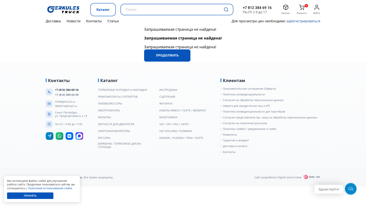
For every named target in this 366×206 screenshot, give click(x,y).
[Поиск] (226, 9)
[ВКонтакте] (69, 136)
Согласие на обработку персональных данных (253, 100)
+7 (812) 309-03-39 (67, 95)
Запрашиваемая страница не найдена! (180, 29)
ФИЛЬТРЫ (104, 117)
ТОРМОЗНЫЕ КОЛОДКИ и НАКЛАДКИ (122, 90)
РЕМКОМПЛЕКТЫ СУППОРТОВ (118, 96)
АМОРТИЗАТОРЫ (109, 110)
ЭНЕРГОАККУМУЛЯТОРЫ (114, 131)
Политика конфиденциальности (244, 94)
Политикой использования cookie (50, 188)
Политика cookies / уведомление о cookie (249, 129)
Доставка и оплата (235, 146)
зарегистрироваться (303, 21)
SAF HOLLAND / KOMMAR (175, 131)
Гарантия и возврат (236, 140)
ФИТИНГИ (166, 103)
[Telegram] (49, 136)
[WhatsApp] (59, 136)
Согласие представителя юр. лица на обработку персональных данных (270, 117)
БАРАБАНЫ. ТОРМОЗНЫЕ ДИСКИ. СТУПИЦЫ (120, 145)
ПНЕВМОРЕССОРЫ (110, 103)
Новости (73, 21)
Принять (30, 195)
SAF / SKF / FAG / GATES (174, 124)
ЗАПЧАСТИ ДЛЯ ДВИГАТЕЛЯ (116, 124)
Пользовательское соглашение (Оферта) (249, 88)
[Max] (79, 136)
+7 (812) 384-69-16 (67, 90)
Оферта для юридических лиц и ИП (246, 106)
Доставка (53, 21)
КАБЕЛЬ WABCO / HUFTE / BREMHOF (182, 110)
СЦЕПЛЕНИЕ (167, 96)
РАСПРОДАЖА (168, 90)
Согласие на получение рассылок (245, 123)
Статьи (113, 21)
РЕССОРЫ (104, 138)
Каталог (103, 10)
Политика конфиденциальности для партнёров (254, 111)
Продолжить (167, 55)
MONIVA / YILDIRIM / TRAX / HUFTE (181, 138)
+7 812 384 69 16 (257, 8)
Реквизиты (230, 134)
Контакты (94, 21)
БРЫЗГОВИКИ (168, 117)
